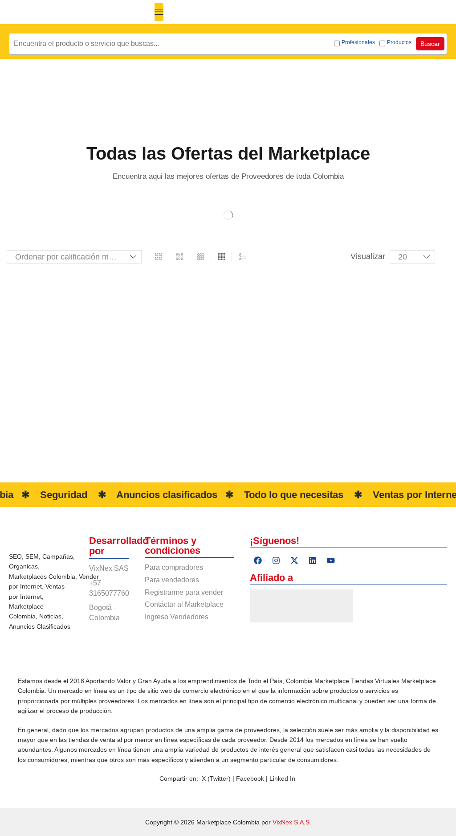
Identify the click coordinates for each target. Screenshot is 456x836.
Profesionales (358, 42)
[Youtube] (331, 560)
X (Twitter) (216, 778)
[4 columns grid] (200, 256)
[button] (159, 12)
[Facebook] (258, 560)
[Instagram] (276, 560)
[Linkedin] (313, 560)
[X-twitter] (294, 560)
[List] (242, 256)
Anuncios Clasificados (39, 626)
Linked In (282, 778)
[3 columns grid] (179, 256)
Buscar (430, 43)
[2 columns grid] (159, 256)
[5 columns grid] (221, 256)
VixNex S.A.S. (292, 822)
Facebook (251, 778)
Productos (399, 42)
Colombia (62, 576)
